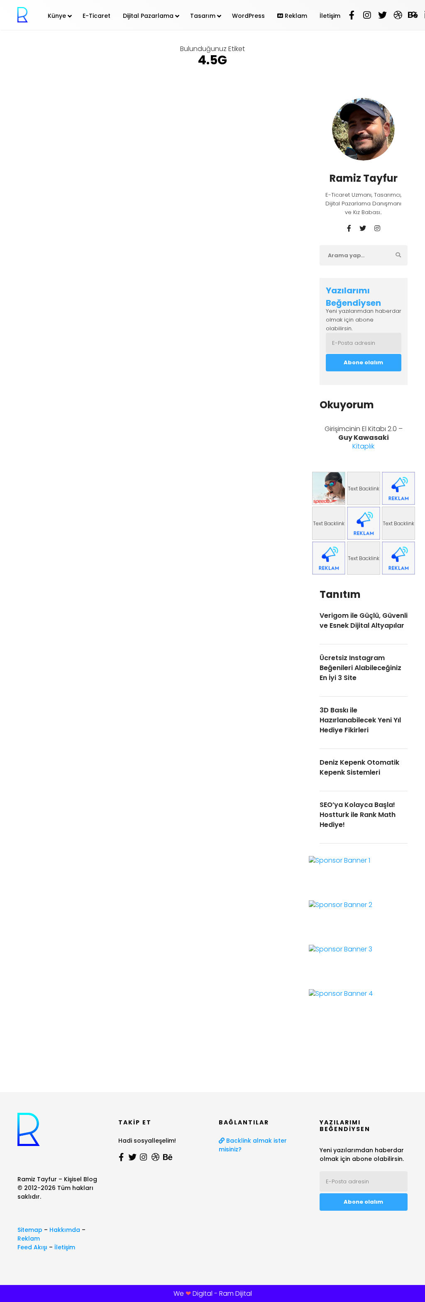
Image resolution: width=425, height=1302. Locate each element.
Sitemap (29, 1230)
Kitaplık (363, 446)
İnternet (55, 137)
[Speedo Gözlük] (328, 488)
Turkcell (32, 150)
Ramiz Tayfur (56, 93)
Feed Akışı (32, 1247)
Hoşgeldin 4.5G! (131, 108)
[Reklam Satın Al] (398, 488)
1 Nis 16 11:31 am (60, 100)
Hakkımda (64, 1230)
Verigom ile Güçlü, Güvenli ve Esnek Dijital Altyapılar (364, 620)
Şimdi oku (32, 289)
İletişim (330, 16)
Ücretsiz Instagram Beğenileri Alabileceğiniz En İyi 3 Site (360, 668)
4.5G (27, 137)
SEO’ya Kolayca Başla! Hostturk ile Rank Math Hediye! (358, 814)
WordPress (248, 16)
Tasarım (202, 16)
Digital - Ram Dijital (222, 1293)
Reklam (295, 16)
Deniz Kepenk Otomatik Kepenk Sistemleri (359, 767)
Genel (101, 93)
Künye (57, 16)
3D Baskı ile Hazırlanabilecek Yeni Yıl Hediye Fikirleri (360, 720)
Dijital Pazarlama (148, 16)
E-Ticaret (96, 16)
